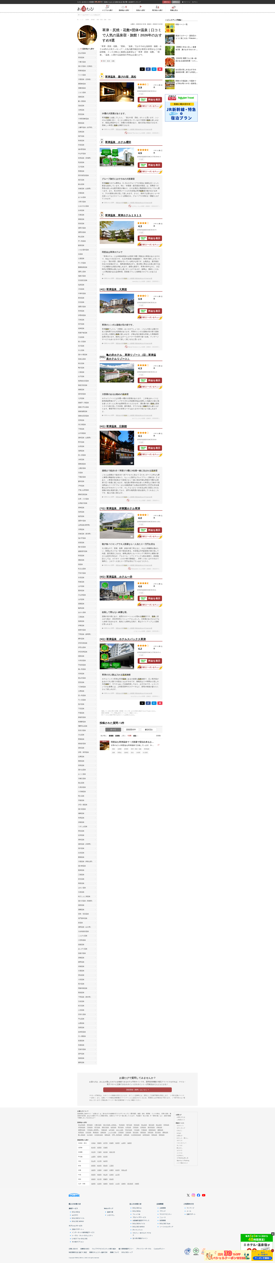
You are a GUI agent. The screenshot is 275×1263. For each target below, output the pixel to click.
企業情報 (160, 1204)
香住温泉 (81, 831)
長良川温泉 (82, 730)
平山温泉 (81, 1019)
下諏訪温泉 (82, 477)
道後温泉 (81, 944)
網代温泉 (81, 638)
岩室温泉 (81, 542)
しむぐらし (111, 1215)
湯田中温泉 (82, 521)
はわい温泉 (82, 888)
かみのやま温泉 (83, 206)
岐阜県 (99, 1165)
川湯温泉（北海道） (85, 79)
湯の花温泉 (82, 809)
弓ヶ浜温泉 (82, 700)
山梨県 (93, 1156)
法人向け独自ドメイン (140, 1238)
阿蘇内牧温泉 (82, 988)
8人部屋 (145, 752)
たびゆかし (180, 1155)
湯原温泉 (81, 905)
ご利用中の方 (188, 1204)
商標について (114, 1252)
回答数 (117, 736)
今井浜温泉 (82, 660)
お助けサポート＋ (78, 1229)
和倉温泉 (81, 582)
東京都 (105, 1152)
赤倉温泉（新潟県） (85, 534)
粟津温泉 (81, 590)
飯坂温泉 (81, 245)
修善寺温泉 (82, 630)
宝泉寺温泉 (82, 1049)
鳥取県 (93, 1175)
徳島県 (93, 1179)
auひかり (75, 1215)
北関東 (119, 749)
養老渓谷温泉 (82, 385)
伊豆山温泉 (82, 647)
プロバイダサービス (139, 1217)
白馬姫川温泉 (82, 503)
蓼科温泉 (81, 481)
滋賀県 (93, 1170)
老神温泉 (81, 328)
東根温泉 (81, 219)
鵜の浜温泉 (82, 547)
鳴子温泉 (81, 136)
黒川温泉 (81, 984)
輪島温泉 (81, 608)
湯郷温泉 (81, 909)
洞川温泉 (81, 848)
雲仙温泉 (81, 975)
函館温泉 (81, 97)
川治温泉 (81, 289)
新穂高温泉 (82, 717)
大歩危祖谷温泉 (83, 931)
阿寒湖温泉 (82, 70)
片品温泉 (81, 337)
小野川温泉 (82, 202)
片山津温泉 (82, 595)
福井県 (105, 1161)
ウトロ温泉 (82, 75)
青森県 (99, 1143)
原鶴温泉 (81, 957)
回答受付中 (131, 730)
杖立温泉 (81, 1005)
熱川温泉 (81, 704)
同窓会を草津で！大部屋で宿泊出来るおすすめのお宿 (134, 129)
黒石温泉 (81, 114)
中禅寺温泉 (82, 293)
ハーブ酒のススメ (182, 1163)
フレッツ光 (136, 1214)
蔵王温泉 (81, 180)
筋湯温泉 (81, 1040)
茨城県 (105, 1147)
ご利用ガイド (181, 1120)
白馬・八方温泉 (83, 499)
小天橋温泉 (82, 791)
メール (189, 1211)
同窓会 (119, 752)
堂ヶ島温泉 (82, 695)
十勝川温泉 (82, 62)
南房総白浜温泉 (83, 381)
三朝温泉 (81, 874)
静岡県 (93, 1165)
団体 (113, 749)
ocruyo (179, 1133)
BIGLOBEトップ (127, 1252)
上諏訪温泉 (82, 468)
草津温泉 (81, 311)
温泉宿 (126, 752)
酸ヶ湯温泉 (82, 101)
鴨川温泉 (81, 368)
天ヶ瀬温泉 (82, 1036)
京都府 (99, 1170)
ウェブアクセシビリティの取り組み (104, 1249)
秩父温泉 (81, 363)
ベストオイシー (181, 1143)
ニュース (163, 1217)
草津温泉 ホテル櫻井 (118, 142)
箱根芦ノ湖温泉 (83, 402)
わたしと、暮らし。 (183, 1138)
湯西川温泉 (82, 306)
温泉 (113, 752)
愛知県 (105, 1165)
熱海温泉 (81, 621)
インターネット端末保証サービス (83, 1232)
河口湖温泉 (82, 424)
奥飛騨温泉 (82, 722)
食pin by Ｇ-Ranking (183, 1160)
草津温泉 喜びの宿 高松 (120, 76)
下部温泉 (81, 429)
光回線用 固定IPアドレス (141, 1220)
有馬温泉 (81, 818)
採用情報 (163, 1220)
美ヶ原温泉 (82, 455)
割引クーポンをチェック (151, 106)
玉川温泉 (81, 167)
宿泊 (132, 752)
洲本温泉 (81, 839)
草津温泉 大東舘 (116, 289)
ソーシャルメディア (166, 1227)
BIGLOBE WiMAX (78, 1221)
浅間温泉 (81, 451)
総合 (134, 736)
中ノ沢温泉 (82, 263)
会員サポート (191, 1214)
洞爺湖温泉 (82, 88)
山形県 (123, 1143)
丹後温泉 (81, 800)
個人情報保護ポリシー (126, 1249)
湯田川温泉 (82, 228)
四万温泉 (81, 324)
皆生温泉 (81, 879)
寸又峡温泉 (82, 687)
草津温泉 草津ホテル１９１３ (123, 215)
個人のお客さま (75, 1204)
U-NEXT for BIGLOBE (79, 1238)
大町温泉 (81, 459)
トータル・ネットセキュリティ (82, 1235)
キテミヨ (179, 1140)
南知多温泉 (82, 743)
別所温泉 (81, 512)
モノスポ (179, 1145)
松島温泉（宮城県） (85, 158)
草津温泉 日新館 (116, 426)
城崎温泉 (81, 813)
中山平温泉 (82, 153)
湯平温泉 (81, 1054)
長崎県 (105, 1184)
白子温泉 (81, 376)
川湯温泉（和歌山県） (85, 861)
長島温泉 (81, 765)
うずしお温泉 (82, 826)
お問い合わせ (73, 1249)
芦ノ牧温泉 (82, 241)
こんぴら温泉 (82, 936)
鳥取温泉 (81, 883)
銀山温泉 (81, 184)
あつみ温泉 (82, 197)
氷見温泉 (81, 577)
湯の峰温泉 (82, 866)
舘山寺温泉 (82, 678)
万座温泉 (81, 320)
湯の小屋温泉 (82, 354)
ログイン (195, 2)
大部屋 (138, 752)
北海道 (93, 1143)
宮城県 (111, 1143)
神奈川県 (112, 1152)
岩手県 (105, 1143)
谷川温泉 (81, 346)
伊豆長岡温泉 (82, 652)
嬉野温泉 (81, 962)
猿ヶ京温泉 (82, 341)
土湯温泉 (81, 258)
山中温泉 (81, 586)
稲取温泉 (81, 656)
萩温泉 (80, 923)
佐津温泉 (81, 835)
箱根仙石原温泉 (83, 416)
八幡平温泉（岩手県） (85, 127)
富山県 (93, 1161)
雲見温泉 (81, 682)
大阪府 (105, 1170)
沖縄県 (137, 1184)
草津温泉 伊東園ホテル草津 (123, 508)
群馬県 (126, 749)
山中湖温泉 (82, 433)
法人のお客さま (135, 1204)
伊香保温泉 (82, 315)
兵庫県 (111, 1170)
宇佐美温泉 (82, 665)
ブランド (163, 1211)
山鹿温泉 (81, 1023)
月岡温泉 (81, 529)
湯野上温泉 (82, 271)
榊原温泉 (81, 761)
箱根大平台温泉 (83, 407)
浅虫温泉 (81, 105)
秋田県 (117, 1143)
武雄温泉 (81, 966)
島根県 (99, 1175)
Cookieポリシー (159, 1249)
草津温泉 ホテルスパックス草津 (126, 639)
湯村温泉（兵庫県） (85, 844)
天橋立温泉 (82, 778)
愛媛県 (105, 1179)
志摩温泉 (81, 756)
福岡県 (93, 1184)
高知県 (111, 1179)
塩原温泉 (81, 285)
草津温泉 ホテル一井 (119, 576)
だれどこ (179, 1130)
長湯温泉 (81, 1045)
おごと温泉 (82, 774)
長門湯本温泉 (82, 918)
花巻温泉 (81, 132)
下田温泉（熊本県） (85, 997)
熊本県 (111, 1184)
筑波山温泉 (82, 359)
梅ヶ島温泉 (82, 669)
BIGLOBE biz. (137, 1208)
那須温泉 (81, 298)
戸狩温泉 (81, 486)
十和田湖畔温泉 (83, 119)
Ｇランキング (181, 1128)
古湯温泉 (81, 971)
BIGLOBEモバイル (78, 1218)
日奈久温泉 (82, 1014)
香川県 (99, 1179)
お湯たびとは (181, 1117)
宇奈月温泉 (82, 573)
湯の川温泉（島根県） (85, 901)
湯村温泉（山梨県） (85, 437)
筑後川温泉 (82, 953)
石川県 (99, 1161)
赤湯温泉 (81, 193)
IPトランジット (138, 1230)
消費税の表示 (84, 1249)
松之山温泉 (82, 569)
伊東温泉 (81, 625)
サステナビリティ (166, 1214)
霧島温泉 (81, 1062)
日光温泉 (81, 302)
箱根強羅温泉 (82, 411)
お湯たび (179, 1135)
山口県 (117, 1175)
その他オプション (78, 1242)
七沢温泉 (81, 398)
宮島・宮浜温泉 (83, 914)
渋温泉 (80, 472)
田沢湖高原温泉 (83, 175)
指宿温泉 (81, 1058)
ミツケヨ (179, 1153)
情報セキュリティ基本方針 (98, 1252)
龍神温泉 (81, 870)
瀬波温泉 (81, 560)
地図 (141, 94)
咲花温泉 (81, 555)
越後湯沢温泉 (82, 551)
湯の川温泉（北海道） (85, 66)
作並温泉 (81, 145)
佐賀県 (99, 1184)
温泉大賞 (110, 1212)
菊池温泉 (81, 992)
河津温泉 (81, 673)
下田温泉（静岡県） (85, 634)
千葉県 (99, 1152)
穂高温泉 (81, 516)
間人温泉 (81, 796)
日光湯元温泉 (82, 280)
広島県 (111, 1175)
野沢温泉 (81, 442)
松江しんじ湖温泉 (84, 896)
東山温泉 (81, 236)
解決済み (149, 730)
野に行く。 (180, 1148)
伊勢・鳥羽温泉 (83, 752)
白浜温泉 (81, 853)
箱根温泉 (81, 389)
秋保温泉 (81, 140)
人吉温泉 (81, 1010)
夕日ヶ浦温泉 (82, 804)
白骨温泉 (81, 446)
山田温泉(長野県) (84, 525)
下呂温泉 (81, 708)
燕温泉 (80, 564)
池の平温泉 (82, 538)
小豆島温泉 (82, 940)
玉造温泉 (81, 892)
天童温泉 (81, 215)
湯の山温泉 (82, 770)
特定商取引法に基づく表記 (78, 1252)
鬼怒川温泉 (82, 276)
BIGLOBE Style (165, 1223)
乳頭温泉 (81, 162)
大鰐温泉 (81, 110)
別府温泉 (81, 1027)
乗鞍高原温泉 (82, 494)
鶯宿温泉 (81, 123)
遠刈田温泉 (82, 149)
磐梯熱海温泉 (82, 267)
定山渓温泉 (82, 53)
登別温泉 (81, 57)
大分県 (117, 1184)
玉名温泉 (81, 1001)
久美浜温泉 (82, 787)
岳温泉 (80, 254)
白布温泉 (81, 210)
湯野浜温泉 (82, 232)
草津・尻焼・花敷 (108, 61)
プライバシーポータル (143, 1249)
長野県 (99, 1156)
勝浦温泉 (81, 857)
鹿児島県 (130, 1184)
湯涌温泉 (81, 603)
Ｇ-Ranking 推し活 (182, 1158)
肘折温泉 (81, 223)
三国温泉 (81, 617)
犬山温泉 (81, 735)
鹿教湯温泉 (82, 464)
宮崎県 (123, 1184)
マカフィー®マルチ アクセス (142, 1234)
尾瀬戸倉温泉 (82, 333)
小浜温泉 (81, 979)
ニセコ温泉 (82, 92)
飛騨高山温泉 (82, 726)
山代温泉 (81, 599)
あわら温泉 (82, 612)
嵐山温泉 (81, 783)
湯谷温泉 (81, 748)
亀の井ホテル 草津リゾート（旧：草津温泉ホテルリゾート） (131, 356)
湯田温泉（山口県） (85, 927)
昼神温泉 (81, 507)
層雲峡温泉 (82, 84)
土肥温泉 (81, 691)
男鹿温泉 (81, 171)
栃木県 (93, 1147)
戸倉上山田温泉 (83, 490)
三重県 (111, 1165)
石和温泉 (81, 420)
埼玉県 (93, 1152)
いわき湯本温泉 (83, 250)
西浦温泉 (81, 739)
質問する (176, 2)
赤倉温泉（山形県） (85, 188)
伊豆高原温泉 (82, 643)
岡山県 (105, 1175)
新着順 (111, 736)
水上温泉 (81, 350)
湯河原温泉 (82, 394)
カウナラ (179, 1150)
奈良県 (117, 1170)
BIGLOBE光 (76, 1212)
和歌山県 (124, 1170)
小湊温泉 (81, 372)
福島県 (129, 1143)
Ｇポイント (180, 1125)
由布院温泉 (82, 1032)
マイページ (186, 2)
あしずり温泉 (82, 949)
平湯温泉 (81, 713)
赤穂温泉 (81, 822)
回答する (166, 2)
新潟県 (105, 1156)
